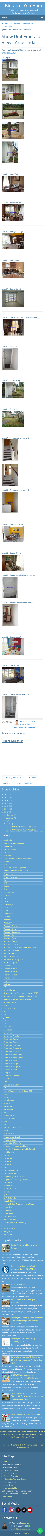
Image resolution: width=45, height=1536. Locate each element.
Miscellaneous (9, 1100)
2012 (6, 806)
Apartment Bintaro (37, 1431)
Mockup (6, 1103)
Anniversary (8, 846)
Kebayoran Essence (11, 1039)
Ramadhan (7, 1186)
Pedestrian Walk (10, 1134)
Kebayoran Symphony (12, 1054)
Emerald (6, 965)
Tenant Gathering (10, 1219)
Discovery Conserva (11, 932)
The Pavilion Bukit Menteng (14, 1222)
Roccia (6, 1192)
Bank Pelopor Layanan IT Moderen (17, 858)
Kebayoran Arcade (11, 1036)
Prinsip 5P (7, 1164)
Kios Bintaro (15, 1437)
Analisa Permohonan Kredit (14, 843)
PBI (4, 1124)
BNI (4, 880)
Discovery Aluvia (10, 926)
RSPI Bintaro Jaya (10, 1198)
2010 (6, 812)
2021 (6, 794)
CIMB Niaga (8, 904)
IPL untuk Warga (18, 1284)
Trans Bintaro (9, 1228)
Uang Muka (8, 1231)
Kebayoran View (10, 1060)
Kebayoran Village (10, 1063)
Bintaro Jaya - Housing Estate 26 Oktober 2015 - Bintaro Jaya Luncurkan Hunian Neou (27, 1396)
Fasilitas (6, 984)
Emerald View (9, 978)
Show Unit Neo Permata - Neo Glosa (21, 827)
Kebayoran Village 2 (11, 1066)
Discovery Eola (9, 935)
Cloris (5, 910)
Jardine (6, 1017)
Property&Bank (9, 1173)
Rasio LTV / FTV (9, 1189)
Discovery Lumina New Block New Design (20, 947)
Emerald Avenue (10, 968)
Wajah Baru (8, 1234)
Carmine (6, 895)
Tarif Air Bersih (9, 1216)
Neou (5, 1112)
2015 (6, 797)
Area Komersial (9, 849)
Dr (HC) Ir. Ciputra (10, 962)
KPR (5, 1082)
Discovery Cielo (9, 929)
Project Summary (10, 1470)
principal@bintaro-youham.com (21, 1529)
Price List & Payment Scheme (15, 1479)
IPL (4, 1011)
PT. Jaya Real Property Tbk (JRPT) (16, 1179)
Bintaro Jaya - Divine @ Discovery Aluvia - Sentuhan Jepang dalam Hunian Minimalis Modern (27, 1320)
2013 (6, 803)
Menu (22, 17)
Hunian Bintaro (21, 1431)
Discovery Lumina (10, 944)
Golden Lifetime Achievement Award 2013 (20, 993)
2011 (6, 809)
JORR (5, 1021)
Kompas (6, 1072)
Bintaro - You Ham (23, 6)
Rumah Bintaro (8, 1434)
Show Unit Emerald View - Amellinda (21, 830)
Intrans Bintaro (9, 1008)
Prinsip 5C (7, 1161)
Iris (4, 1014)
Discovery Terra (9, 953)
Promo (6, 1167)
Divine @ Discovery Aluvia (13, 959)
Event (5, 981)
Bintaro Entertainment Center (15, 871)
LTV (4, 1088)
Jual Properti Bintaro (10, 1445)
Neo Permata (8, 1109)
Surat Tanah (8, 1213)
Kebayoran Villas (10, 1069)
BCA (5, 864)
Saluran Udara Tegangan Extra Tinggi (18, 1204)
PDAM (6, 1131)
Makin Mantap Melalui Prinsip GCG (17, 1091)
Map (5, 1094)
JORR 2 (6, 1024)
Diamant (7, 919)
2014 (6, 800)
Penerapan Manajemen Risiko (15, 1146)
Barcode (6, 861)
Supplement (8, 1210)
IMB (5, 1005)
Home (4, 1461)
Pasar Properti (9, 1118)
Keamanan (7, 1030)
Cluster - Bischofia (10, 1476)
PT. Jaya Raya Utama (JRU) (13, 1176)
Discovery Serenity (11, 950)
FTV (4, 987)
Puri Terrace (8, 1182)
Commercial (8, 913)
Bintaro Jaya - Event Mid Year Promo (25, 1414)
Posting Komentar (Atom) (22, 783)
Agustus (10, 818)
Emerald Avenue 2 (10, 972)
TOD (5, 1225)
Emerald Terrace (10, 975)
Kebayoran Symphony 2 (13, 1057)
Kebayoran (7, 1033)
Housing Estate (9, 1002)
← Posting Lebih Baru (12, 777)
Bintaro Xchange (10, 877)
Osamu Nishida (9, 1115)
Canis (5, 889)
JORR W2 (7, 1027)
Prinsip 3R (7, 1158)
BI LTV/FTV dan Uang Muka (14, 868)
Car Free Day (8, 892)
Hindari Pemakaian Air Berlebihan (17, 999)
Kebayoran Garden (11, 1042)
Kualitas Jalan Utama (11, 1085)
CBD (5, 898)
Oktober (10, 815)
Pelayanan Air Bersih (11, 1137)
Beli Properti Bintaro (28, 1445)
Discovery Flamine (10, 941)
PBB (5, 1121)
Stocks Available (10, 1488)
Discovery (7, 923)
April (8, 824)
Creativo (6, 916)
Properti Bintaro (7, 1431)
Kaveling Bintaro (28, 1437)
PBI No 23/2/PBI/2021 (12, 1128)
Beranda (32, 777)
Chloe (5, 901)
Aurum (6, 852)
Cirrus (6, 907)
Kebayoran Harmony (12, 1045)
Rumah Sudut (9, 1201)
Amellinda (7, 840)
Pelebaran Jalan (9, 1140)
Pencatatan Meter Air (12, 1143)
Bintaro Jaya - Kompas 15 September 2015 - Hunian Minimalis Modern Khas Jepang (26, 1360)
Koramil (6, 1079)
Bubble (6, 886)
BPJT (5, 883)
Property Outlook (10, 1170)
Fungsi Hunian (9, 990)
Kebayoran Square (11, 1051)
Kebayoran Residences (12, 1048)
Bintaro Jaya (8, 874)
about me (25, 1523)
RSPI (5, 1195)
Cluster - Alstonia (10, 1473)
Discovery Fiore (9, 938)
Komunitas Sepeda (11, 1076)
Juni (8, 821)
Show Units (8, 1485)
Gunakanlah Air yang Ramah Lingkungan (20, 996)
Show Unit (7, 1207)
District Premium (10, 956)
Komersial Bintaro (23, 1434)
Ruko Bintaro (37, 1434)
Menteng (7, 1097)
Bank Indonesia (9, 855)
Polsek (6, 1155)
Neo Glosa (7, 1106)
